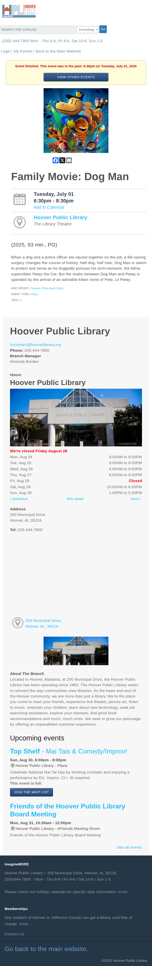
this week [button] (75, 498)
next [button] (134, 498)
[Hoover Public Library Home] (19, 11)
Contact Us (14, 934)
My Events (23, 51)
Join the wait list (31, 792)
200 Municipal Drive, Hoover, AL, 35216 (43, 623)
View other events (76, 77)
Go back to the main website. (46, 949)
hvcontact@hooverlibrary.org (35, 344)
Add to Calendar (49, 207)
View (34, 294)
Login (6, 51)
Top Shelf (68, 751)
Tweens (35, 288)
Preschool (48, 288)
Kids (59, 288)
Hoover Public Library (60, 217)
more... (124, 892)
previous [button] (19, 498)
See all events (129, 847)
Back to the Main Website (58, 51)
